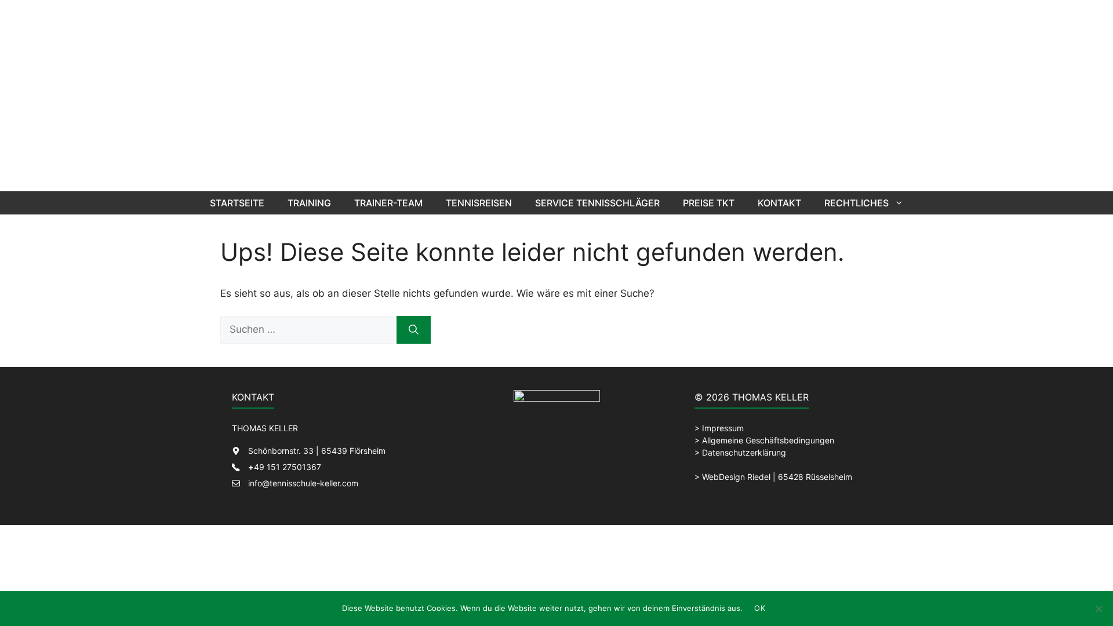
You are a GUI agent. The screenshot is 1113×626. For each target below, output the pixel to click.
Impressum (723, 428)
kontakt (779, 203)
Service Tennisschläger (597, 203)
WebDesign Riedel (736, 477)
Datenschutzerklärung (744, 452)
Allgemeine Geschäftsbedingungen (768, 440)
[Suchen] (414, 330)
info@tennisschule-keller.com (303, 483)
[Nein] (1098, 608)
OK (759, 608)
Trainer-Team (388, 203)
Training (309, 203)
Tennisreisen (479, 203)
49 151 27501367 (284, 467)
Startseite (237, 203)
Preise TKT (708, 203)
